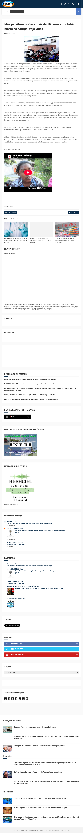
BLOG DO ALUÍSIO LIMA (15, 528)
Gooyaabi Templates (63, 830)
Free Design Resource (37, 830)
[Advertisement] (41, 296)
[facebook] (62, 4)
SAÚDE (14, 212)
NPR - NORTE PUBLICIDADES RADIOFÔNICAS (23, 586)
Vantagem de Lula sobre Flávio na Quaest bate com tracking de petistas (30, 395)
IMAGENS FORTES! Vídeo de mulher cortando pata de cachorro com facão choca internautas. (37, 384)
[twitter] (65, 4)
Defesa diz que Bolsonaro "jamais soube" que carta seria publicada (38, 772)
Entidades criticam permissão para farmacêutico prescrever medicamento (66, 240)
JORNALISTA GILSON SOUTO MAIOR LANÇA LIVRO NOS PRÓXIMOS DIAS (39, 588)
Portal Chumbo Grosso (15, 543)
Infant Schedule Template (15, 544)
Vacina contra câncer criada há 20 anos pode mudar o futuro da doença (15, 240)
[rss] (73, 4)
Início (5, 11)
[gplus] (69, 4)
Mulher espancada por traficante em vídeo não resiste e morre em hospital (31, 399)
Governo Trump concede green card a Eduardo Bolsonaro (35, 727)
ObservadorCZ (12, 521)
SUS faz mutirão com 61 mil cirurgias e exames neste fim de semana (40, 240)
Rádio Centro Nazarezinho (16, 599)
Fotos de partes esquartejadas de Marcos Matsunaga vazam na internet (30, 379)
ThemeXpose (25, 830)
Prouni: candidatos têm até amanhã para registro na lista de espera (30, 523)
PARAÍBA (7, 212)
